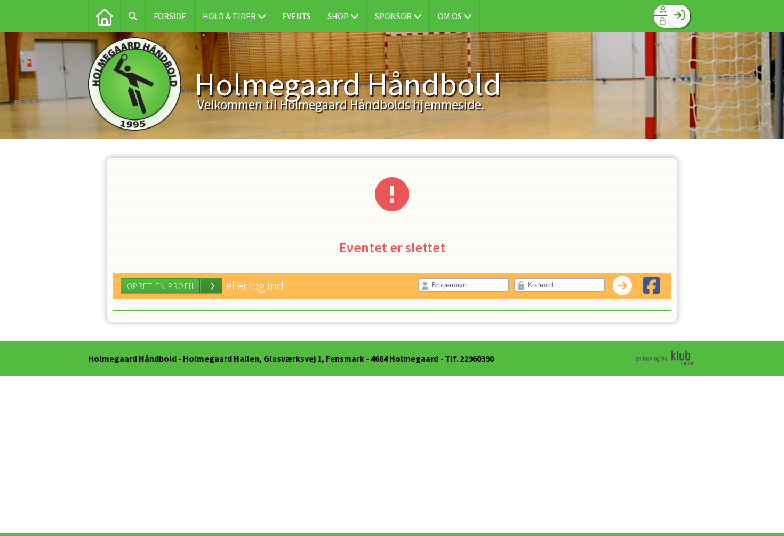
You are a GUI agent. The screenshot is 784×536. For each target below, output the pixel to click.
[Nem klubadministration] (665, 363)
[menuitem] (104, 16)
